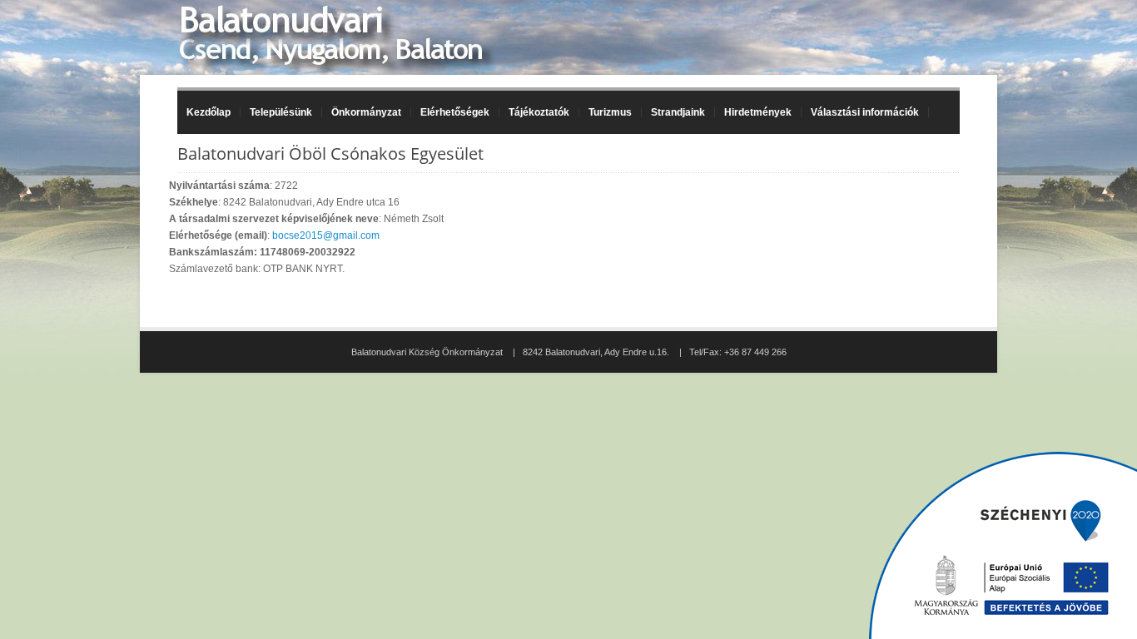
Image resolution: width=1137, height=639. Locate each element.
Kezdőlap (208, 112)
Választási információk (860, 112)
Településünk (276, 112)
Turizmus (605, 112)
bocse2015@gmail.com (326, 235)
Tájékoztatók (534, 112)
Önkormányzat (361, 112)
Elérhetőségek (454, 112)
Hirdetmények (758, 112)
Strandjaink (673, 112)
